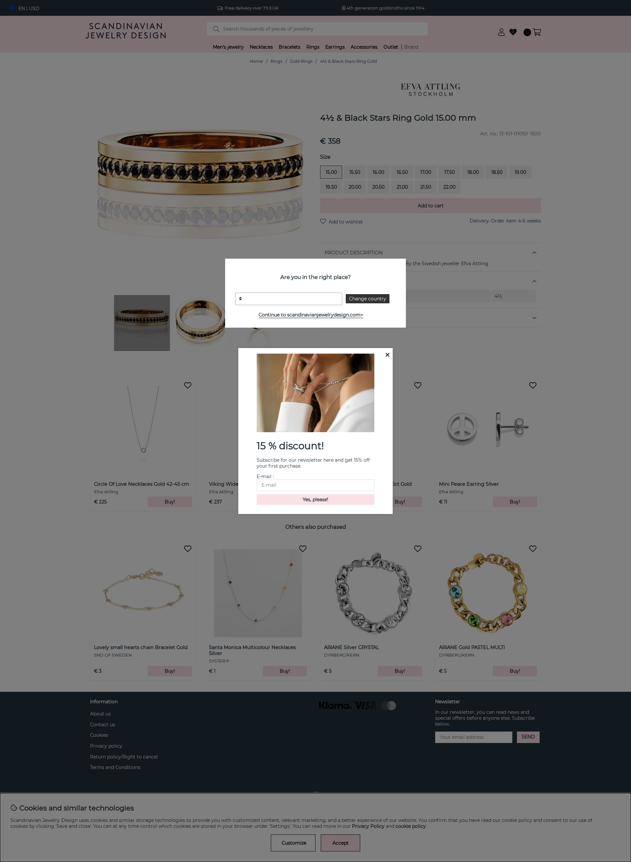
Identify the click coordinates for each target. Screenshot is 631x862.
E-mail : (265, 476)
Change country (367, 299)
